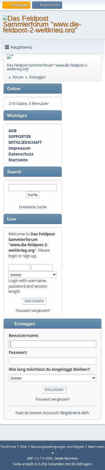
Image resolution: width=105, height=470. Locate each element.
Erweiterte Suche (33, 207)
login (12, 255)
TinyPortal (8, 446)
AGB (12, 130)
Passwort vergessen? (33, 310)
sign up (29, 255)
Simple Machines (66, 458)
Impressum (19, 148)
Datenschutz (21, 154)
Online (13, 88)
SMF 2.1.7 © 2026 (39, 458)
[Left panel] (10, 56)
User (12, 219)
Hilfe (23, 446)
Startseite (18, 160)
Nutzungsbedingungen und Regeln (57, 446)
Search (14, 172)
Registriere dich (74, 412)
